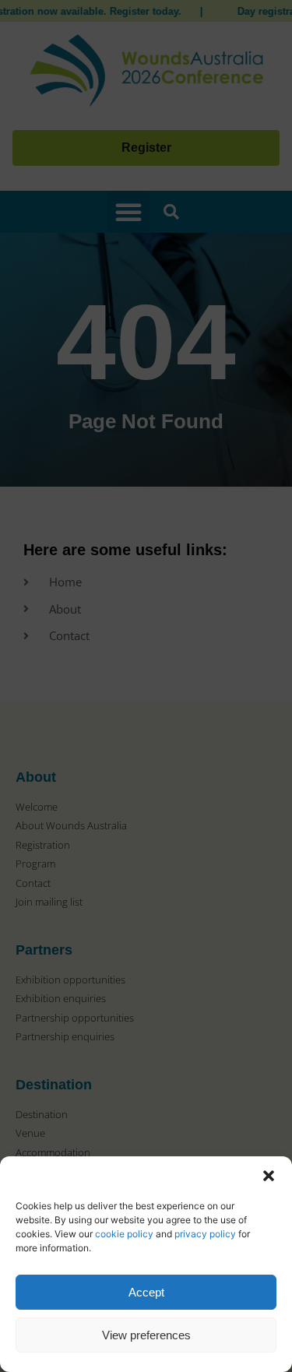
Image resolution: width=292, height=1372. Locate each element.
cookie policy (124, 1234)
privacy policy (205, 1234)
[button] (268, 1176)
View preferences (146, 1335)
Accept (146, 1292)
